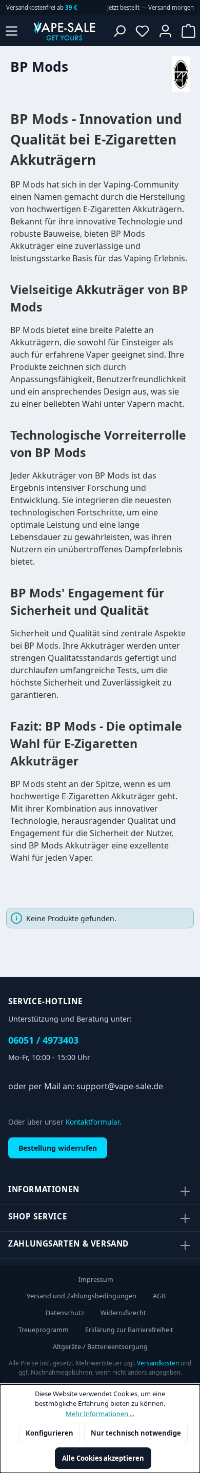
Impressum (95, 1279)
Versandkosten (158, 1363)
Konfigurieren (49, 1433)
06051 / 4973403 (43, 1040)
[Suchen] (119, 30)
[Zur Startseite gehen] (64, 30)
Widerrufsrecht (123, 1313)
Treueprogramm (43, 1329)
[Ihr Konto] (165, 30)
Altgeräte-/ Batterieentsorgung (100, 1346)
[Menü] (11, 30)
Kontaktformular (92, 1122)
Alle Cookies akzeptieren (103, 1458)
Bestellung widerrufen (57, 1148)
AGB (159, 1296)
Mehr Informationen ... (100, 1413)
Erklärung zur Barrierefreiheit (129, 1329)
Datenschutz (65, 1313)
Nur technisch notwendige (136, 1433)
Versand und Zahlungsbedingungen (81, 1296)
